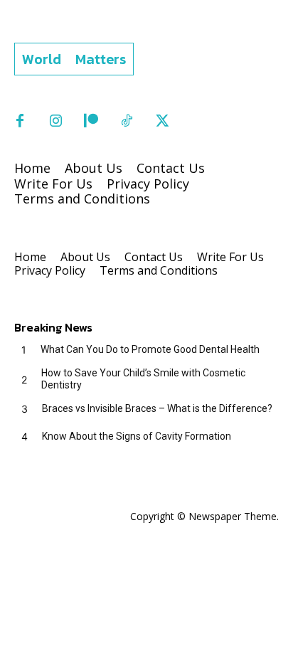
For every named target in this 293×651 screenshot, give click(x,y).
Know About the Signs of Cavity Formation (136, 436)
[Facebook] (20, 121)
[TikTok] (126, 121)
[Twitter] (162, 121)
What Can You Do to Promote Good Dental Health (150, 349)
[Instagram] (55, 121)
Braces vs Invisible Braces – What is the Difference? (157, 408)
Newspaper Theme (232, 516)
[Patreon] (91, 121)
